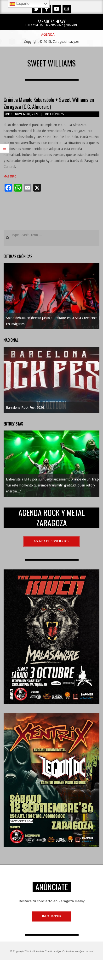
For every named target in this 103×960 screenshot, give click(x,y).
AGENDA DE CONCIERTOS (51, 541)
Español (22, 3)
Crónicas (57, 114)
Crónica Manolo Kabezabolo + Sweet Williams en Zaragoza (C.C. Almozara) (49, 103)
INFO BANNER (51, 916)
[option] (51, 296)
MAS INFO (10, 176)
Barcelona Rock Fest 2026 (25, 407)
